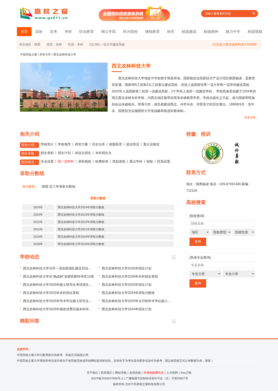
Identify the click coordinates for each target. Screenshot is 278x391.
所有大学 (45, 54)
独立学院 (108, 32)
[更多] (173, 257)
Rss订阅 (186, 372)
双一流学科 (66, 161)
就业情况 (132, 144)
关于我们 (92, 372)
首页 (24, 32)
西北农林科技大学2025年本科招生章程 (51, 293)
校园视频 (255, 32)
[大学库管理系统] (134, 20)
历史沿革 (98, 144)
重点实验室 (151, 144)
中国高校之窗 (28, 54)
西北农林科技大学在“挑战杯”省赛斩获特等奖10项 (58, 276)
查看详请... (251, 117)
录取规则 (84, 161)
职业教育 (86, 32)
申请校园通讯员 (154, 372)
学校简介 (47, 144)
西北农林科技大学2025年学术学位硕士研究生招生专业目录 (65, 301)
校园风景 (115, 144)
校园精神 (211, 32)
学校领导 (64, 144)
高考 (53, 32)
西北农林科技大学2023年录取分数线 (81, 214)
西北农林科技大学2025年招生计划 (126, 284)
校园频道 (189, 32)
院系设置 (163, 161)
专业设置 (47, 161)
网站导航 (121, 372)
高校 (39, 32)
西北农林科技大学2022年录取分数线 (81, 222)
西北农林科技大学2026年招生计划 (126, 268)
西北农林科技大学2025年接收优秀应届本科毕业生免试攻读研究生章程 (74, 309)
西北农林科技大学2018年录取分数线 (81, 244)
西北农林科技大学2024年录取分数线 (81, 207)
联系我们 (106, 372)
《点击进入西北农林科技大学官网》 (234, 44)
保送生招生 (83, 153)
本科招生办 (103, 153)
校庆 (170, 32)
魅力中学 (233, 32)
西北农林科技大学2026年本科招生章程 (130, 276)
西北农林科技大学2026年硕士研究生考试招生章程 (59, 284)
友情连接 (135, 372)
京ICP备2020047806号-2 (107, 378)
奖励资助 (118, 161)
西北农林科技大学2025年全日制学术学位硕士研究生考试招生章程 (149, 301)
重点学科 (135, 161)
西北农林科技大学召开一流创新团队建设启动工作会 (60, 268)
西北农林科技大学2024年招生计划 (126, 309)
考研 (68, 32)
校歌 (150, 161)
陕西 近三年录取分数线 (58, 186)
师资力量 (81, 144)
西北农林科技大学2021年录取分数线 (81, 229)
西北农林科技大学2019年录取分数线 (81, 236)
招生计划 (64, 153)
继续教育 (152, 32)
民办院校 (130, 32)
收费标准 (101, 161)
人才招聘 (172, 372)
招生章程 (47, 153)
